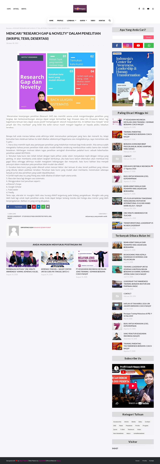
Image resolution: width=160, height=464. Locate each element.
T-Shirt (122, 429)
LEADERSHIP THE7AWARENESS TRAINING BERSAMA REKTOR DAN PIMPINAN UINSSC (137, 283)
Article (126, 421)
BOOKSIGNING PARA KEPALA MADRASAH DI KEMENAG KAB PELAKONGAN (135, 257)
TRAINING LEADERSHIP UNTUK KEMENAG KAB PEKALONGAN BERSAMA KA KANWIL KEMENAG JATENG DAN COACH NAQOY (136, 270)
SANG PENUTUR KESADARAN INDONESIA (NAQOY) (135, 335)
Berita (24, 9)
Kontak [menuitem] (102, 21)
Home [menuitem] (51, 21)
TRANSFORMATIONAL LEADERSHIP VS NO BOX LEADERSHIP (138, 224)
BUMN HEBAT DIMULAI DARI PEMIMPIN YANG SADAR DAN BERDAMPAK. (135, 188)
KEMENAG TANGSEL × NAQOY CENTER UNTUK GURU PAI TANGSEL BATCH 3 (56, 270)
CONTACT (127, 156)
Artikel (16, 9)
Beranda (9, 28)
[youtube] (148, 9)
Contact (147, 421)
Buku (140, 421)
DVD (114, 425)
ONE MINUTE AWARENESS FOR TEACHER (135, 214)
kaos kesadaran (118, 433)
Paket (121, 425)
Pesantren (129, 425)
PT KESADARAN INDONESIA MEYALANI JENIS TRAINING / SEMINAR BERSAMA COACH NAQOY (91, 271)
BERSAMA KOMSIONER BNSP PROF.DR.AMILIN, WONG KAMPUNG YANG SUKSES (137, 146)
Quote (115, 429)
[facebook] (139, 9)
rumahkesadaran (139, 433)
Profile (137, 425)
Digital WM (42, 461)
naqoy (128, 433)
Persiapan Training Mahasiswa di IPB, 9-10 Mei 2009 (138, 315)
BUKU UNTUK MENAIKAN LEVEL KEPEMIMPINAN (136, 177)
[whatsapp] (152, 9)
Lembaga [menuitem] (70, 21)
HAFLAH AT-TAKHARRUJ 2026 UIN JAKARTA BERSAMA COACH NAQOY (137, 305)
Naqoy (58, 461)
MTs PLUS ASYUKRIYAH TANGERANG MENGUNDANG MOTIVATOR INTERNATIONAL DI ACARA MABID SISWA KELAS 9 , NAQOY (138, 202)
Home (9, 9)
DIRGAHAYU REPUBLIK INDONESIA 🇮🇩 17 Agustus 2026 (138, 167)
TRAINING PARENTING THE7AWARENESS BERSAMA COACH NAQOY (138, 134)
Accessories (117, 421)
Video (139, 429)
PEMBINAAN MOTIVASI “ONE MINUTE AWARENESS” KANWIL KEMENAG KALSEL (22, 270)
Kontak (151, 461)
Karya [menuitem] (82, 21)
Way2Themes (24, 461)
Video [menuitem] (93, 21)
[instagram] (143, 9)
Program (145, 425)
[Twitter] (29, 207)
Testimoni (131, 429)
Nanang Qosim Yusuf (42, 227)
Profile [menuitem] (60, 21)
